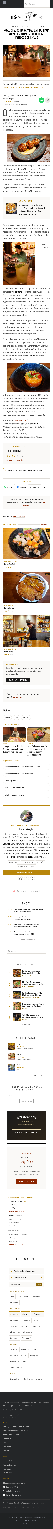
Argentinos (14, 1355)
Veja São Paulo (14, 840)
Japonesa (10, 460)
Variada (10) (12, 1241)
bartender (19, 291)
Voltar (25, 1523)
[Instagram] (5, 1416)
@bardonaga (21, 420)
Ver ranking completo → (17, 1211)
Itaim (21, 26)
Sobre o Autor (8, 1461)
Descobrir (7, 1439)
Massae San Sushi (17, 1201)
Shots (26, 903)
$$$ (22, 460)
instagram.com (19, 516)
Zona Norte (36, 1326)
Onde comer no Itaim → (16, 1245)
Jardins (12, 1296)
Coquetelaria (15, 1379)
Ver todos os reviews (26, 872)
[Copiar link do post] (47, 100)
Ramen (34, 1350)
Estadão (6, 843)
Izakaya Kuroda (13, 1223)
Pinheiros (26, 1296)
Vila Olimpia (26, 1338)
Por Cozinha (7, 1451)
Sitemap (36, 1507)
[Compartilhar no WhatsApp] (41, 100)
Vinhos (39, 1379)
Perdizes (37, 1320)
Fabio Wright (11, 84)
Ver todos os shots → (26, 939)
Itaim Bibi (34, 423)
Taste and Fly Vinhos (36, 856)
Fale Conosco (8, 1469)
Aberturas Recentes (11, 1435)
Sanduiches (14, 1361)
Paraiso (13, 1326)
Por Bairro (7, 1447)
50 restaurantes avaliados (17, 1234)
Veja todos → (18, 697)
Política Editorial (9, 1465)
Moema (27, 1320)
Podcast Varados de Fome (26, 866)
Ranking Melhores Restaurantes (16, 1427)
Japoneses (25, 1350)
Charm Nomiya (13, 1226)
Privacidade (7, 1473)
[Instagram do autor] (20, 878)
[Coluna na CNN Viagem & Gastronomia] (26, 878)
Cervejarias (28, 1379)
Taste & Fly (33, 843)
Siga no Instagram (26, 1132)
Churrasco (26, 1361)
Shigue (13, 1204)
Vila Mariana (28, 1332)
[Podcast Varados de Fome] (32, 878)
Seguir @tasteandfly (18, 680)
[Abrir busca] (42, 4)
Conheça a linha (26, 1182)
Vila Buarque (15, 1332)
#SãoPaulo (13, 26)
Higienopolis (36, 1296)
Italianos (13, 1350)
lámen (32, 355)
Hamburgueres (34, 1355)
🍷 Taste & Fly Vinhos (11, 1491)
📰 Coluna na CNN (10, 1487)
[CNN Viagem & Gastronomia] (11, 1416)
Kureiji (13, 1208)
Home (5, 96)
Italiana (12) (12, 1238)
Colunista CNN (13, 862)
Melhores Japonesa (21, 104)
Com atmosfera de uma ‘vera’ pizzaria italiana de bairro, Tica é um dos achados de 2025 (32, 209)
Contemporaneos (16, 1367)
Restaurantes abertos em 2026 (15, 1431)
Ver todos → (45, 524)
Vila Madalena (14, 1302)
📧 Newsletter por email (13, 1495)
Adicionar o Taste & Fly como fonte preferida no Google (24, 470)
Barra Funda (14, 1338)
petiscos (15, 352)
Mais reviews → (39, 1075)
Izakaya (28, 26)
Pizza (23, 1355)
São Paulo (26, 717)
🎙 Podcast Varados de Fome (14, 1483)
